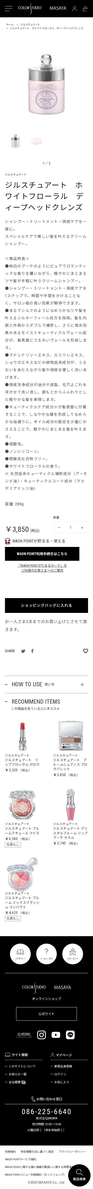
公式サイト (46, 1014)
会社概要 (15, 1082)
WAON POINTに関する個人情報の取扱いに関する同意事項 (39, 1167)
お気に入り (61, 1082)
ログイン (60, 1074)
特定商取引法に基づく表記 (37, 1151)
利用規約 (10, 1151)
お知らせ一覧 (18, 1074)
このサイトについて (22, 1066)
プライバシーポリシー (72, 1151)
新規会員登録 (63, 1066)
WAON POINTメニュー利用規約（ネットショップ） (35, 1174)
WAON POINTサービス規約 (20, 1159)
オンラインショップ (46, 999)
